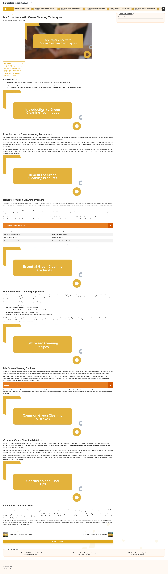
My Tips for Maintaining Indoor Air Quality (30, 552)
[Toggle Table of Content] (22, 63)
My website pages (7, 566)
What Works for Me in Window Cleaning (53, 8)
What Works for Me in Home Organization (28, 8)
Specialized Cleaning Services (10, 14)
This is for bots (7, 568)
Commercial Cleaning (123, 17)
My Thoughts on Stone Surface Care (78, 8)
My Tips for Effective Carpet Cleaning (152, 8)
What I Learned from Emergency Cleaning (84, 552)
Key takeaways (9, 65)
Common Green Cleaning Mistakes (12, 73)
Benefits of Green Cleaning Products (12, 68)
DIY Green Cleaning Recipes (11, 71)
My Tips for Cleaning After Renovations (127, 8)
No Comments (22, 20)
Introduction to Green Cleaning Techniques (14, 66)
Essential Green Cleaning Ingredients (12, 70)
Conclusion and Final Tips (10, 75)
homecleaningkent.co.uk (15, 3)
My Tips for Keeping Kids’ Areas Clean (102, 8)
